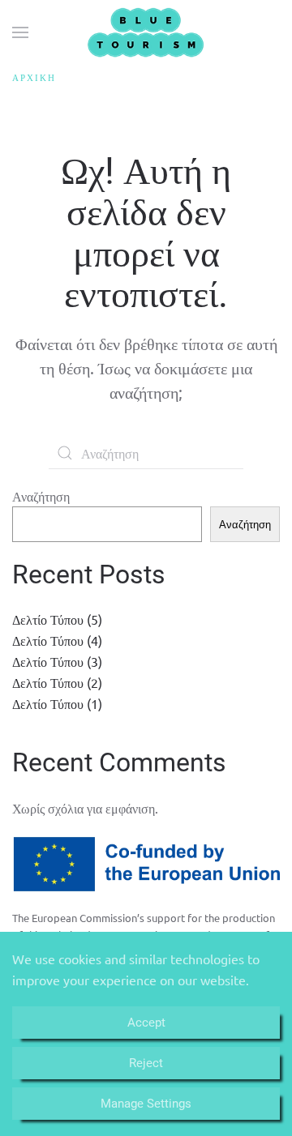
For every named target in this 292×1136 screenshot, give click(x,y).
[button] (20, 32)
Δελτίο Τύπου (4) (57, 640)
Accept (146, 1022)
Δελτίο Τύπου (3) (57, 661)
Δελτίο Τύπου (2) (57, 682)
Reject (146, 1063)
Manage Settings (146, 1103)
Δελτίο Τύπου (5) (57, 619)
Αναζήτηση (41, 496)
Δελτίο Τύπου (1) (57, 703)
